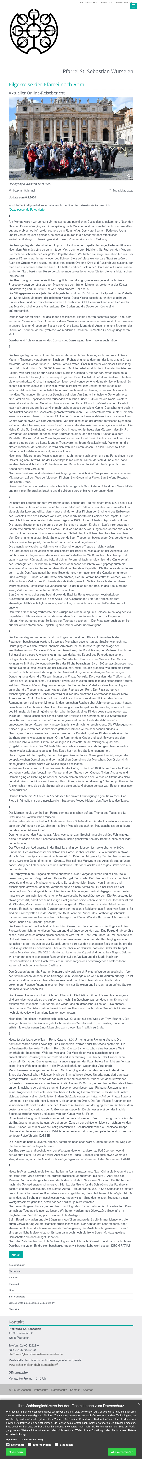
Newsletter (14, 1309)
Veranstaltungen (17, 1264)
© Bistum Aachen (20, 1390)
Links (11, 1290)
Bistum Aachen (88, 2)
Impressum (41, 1390)
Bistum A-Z (106, 2)
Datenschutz (59, 1390)
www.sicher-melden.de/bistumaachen (32, 1364)
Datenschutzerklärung (32, 1439)
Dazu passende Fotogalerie (27, 209)
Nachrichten (15, 1271)
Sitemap (88, 1390)
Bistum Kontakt (124, 2)
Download (14, 1284)
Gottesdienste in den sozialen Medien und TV (32, 1302)
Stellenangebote (17, 1296)
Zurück (15, 1255)
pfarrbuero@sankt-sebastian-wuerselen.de (36, 1354)
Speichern (16, 1452)
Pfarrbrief (13, 1277)
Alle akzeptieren (122, 1452)
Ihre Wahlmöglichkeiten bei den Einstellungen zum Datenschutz (71, 1405)
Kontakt (75, 1390)
